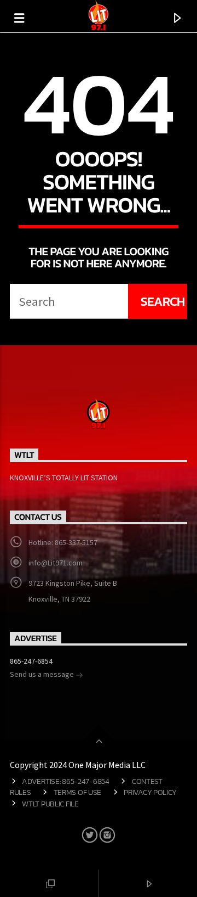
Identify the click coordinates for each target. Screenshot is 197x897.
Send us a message (43, 674)
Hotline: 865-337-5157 (62, 542)
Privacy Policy (150, 792)
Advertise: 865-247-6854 (65, 781)
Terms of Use (78, 792)
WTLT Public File (50, 804)
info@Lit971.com (55, 563)
